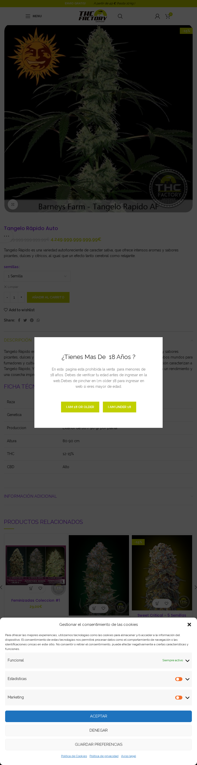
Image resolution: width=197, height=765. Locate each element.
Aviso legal (128, 756)
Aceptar (98, 716)
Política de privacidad (104, 756)
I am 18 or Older (80, 407)
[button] (189, 624)
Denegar (99, 730)
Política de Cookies (74, 756)
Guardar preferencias (98, 744)
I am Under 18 (119, 407)
